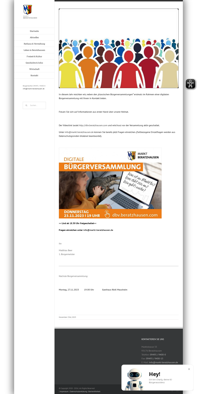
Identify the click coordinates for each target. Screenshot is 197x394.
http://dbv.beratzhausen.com (93, 125)
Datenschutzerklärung (78, 391)
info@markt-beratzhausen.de (33, 89)
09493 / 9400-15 (154, 358)
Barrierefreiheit (94, 391)
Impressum (64, 391)
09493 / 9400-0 (158, 354)
